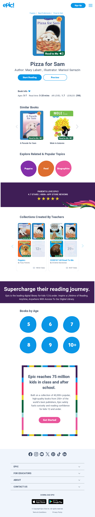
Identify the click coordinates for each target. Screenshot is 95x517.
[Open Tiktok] (59, 454)
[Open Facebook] (30, 454)
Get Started (49, 420)
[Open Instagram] (36, 454)
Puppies (32, 13)
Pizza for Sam (58, 13)
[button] (31, 246)
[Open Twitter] (47, 454)
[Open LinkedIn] (65, 454)
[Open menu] (91, 5)
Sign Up (78, 5)
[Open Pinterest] (53, 454)
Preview (55, 77)
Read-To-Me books (44, 13)
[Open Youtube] (42, 454)
